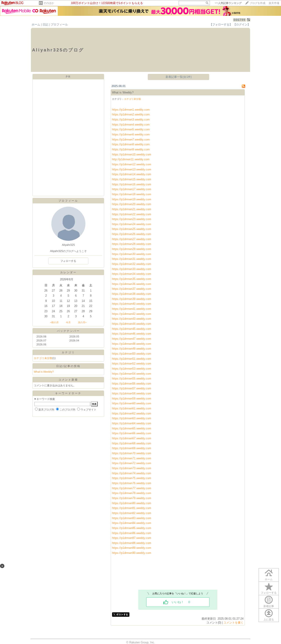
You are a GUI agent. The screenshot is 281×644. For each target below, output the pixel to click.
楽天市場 (274, 3)
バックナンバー (68, 330)
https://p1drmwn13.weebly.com (131, 169)
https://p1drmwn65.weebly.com (132, 428)
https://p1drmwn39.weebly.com (131, 299)
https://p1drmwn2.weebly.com (131, 114)
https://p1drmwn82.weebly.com (131, 513)
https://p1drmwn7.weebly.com (131, 139)
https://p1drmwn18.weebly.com (131, 194)
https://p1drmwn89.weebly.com (131, 547)
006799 (239, 20)
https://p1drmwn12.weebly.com (131, 164)
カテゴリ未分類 (43, 358)
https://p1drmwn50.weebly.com (132, 353)
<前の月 (54, 322)
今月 (68, 322)
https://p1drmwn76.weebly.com (131, 483)
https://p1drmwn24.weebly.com (131, 224)
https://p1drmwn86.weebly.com (131, 533)
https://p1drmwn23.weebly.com (131, 219)
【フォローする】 (220, 24)
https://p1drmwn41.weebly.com (131, 308)
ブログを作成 (257, 3)
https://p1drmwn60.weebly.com (131, 403)
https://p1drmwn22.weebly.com (131, 214)
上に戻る (268, 619)
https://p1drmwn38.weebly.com (131, 294)
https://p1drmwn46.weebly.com (132, 333)
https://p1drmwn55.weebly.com (131, 378)
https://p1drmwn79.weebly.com (131, 498)
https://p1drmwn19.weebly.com (131, 199)
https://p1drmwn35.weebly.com (131, 279)
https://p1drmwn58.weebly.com (131, 393)
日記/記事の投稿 (68, 366)
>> (228, 3)
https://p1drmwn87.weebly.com (131, 538)
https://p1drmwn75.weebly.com (131, 478)
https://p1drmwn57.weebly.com (131, 388)
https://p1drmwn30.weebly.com (131, 254)
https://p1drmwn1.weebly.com (131, 109)
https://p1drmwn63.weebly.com (132, 418)
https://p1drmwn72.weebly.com (131, 463)
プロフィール (59, 24)
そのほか (48, 3)
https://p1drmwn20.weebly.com (131, 204)
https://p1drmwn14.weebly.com (131, 174)
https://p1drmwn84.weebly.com (131, 523)
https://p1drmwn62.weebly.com (132, 413)
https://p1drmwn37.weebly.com (131, 288)
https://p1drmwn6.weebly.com (131, 134)
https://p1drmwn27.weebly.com (131, 239)
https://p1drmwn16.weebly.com (131, 184)
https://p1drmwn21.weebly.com (131, 209)
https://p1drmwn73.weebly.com (131, 468)
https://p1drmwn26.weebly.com (131, 234)
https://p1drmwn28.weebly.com (131, 244)
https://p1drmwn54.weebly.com (131, 373)
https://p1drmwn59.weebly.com (131, 398)
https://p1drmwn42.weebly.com (132, 314)
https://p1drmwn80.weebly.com (131, 503)
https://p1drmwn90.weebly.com (131, 553)
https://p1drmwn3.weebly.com (131, 119)
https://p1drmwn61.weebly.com (132, 408)
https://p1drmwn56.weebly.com (131, 383)
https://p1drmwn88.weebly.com (131, 543)
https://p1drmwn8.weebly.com (131, 144)
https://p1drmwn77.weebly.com (131, 488)
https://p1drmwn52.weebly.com (131, 363)
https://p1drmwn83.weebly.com (131, 518)
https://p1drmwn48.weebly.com (132, 343)
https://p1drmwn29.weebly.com (131, 249)
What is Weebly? (44, 371)
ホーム (36, 24)
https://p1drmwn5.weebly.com (131, 129)
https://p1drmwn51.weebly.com (131, 358)
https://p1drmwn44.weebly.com (132, 323)
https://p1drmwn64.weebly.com (132, 423)
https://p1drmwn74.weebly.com (131, 473)
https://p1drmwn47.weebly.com (132, 338)
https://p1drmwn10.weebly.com (131, 154)
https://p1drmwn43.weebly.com (132, 318)
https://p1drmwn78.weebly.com (131, 493)
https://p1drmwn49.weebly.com (132, 348)
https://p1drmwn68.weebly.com (132, 443)
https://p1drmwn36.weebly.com (131, 284)
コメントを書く (233, 622)
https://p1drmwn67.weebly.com (132, 438)
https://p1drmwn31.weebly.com (131, 259)
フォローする (269, 592)
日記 (45, 24)
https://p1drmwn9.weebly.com (131, 149)
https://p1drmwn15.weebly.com (131, 179)
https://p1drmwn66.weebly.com (132, 433)
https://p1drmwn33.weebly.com (131, 269)
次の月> (82, 322)
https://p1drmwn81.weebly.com (131, 508)
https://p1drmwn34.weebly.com (131, 273)
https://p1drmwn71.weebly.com (131, 458)
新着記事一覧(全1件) (179, 76)
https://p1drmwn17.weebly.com (131, 189)
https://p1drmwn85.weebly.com (131, 528)
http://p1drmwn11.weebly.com (131, 159)
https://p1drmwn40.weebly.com (131, 303)
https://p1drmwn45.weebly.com (131, 328)
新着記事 (268, 606)
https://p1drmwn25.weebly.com (131, 229)
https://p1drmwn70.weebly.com (132, 453)
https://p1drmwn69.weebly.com (132, 448)
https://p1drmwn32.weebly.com (131, 264)
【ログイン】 (241, 24)
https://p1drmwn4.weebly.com (131, 124)
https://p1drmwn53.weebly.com (131, 368)
